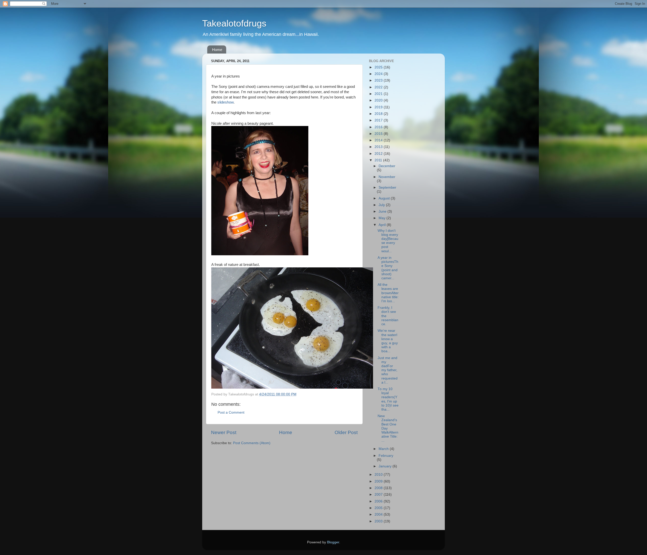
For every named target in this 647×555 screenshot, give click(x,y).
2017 (379, 120)
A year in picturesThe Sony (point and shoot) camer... (388, 268)
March (384, 449)
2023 (379, 80)
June (383, 211)
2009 (379, 481)
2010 (379, 474)
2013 (379, 147)
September (387, 187)
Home (217, 49)
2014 (379, 140)
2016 (379, 127)
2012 (379, 154)
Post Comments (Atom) (251, 443)
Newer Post (223, 432)
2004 (379, 514)
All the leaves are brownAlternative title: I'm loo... (388, 293)
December (387, 166)
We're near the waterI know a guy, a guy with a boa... (388, 341)
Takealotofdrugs (234, 23)
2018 (379, 114)
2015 (379, 134)
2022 (379, 87)
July (382, 205)
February (386, 456)
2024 (379, 74)
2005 (379, 508)
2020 (379, 100)
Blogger (333, 542)
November (387, 177)
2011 (379, 160)
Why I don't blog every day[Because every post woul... (388, 241)
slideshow (225, 102)
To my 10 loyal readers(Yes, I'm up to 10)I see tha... (388, 399)
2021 (379, 94)
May (382, 218)
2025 (379, 67)
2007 (379, 494)
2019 (379, 107)
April (383, 225)
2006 (379, 501)
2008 (379, 488)
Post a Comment (231, 412)
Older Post (346, 432)
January (385, 466)
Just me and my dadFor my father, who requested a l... (388, 370)
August (385, 198)
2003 (379, 521)
